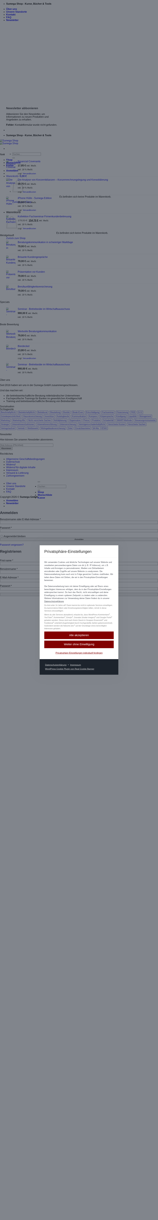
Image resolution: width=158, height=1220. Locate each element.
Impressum (75, 665)
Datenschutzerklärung (54, 601)
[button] (79, 635)
